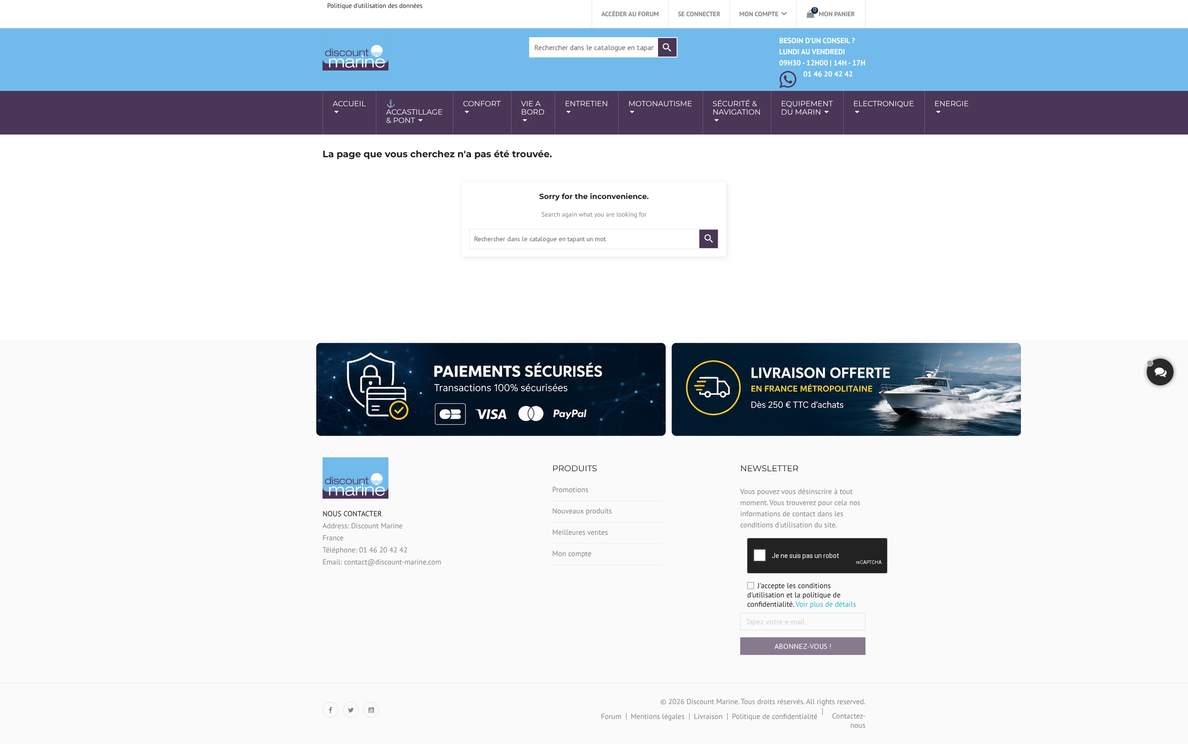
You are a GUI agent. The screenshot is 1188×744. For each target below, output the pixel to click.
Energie (952, 104)
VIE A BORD (532, 108)
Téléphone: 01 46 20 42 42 (365, 550)
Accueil (349, 104)
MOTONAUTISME (660, 104)
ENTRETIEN (586, 104)
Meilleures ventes (580, 532)
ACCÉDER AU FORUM (630, 14)
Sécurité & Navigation (737, 108)
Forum (611, 716)
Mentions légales (657, 716)
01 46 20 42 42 (828, 74)
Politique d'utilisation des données (375, 5)
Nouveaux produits (582, 511)
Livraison (708, 716)
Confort (482, 104)
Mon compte (572, 554)
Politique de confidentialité (775, 716)
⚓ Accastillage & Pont (414, 112)
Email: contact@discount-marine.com (382, 562)
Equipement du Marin (807, 108)
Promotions (570, 490)
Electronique (883, 104)
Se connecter (699, 14)
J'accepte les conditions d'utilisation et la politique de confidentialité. (801, 595)
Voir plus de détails (825, 604)
